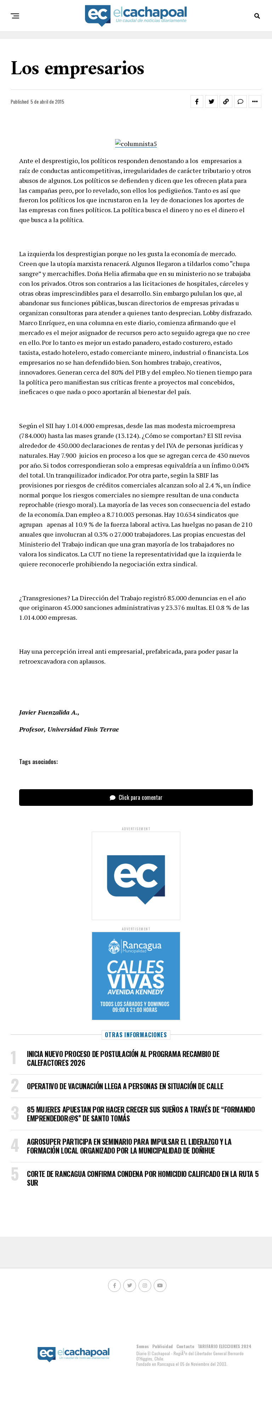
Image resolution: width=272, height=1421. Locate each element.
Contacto (185, 1346)
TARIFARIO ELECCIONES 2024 (224, 1346)
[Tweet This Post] (211, 101)
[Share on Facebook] (197, 101)
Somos (142, 1346)
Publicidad (162, 1346)
